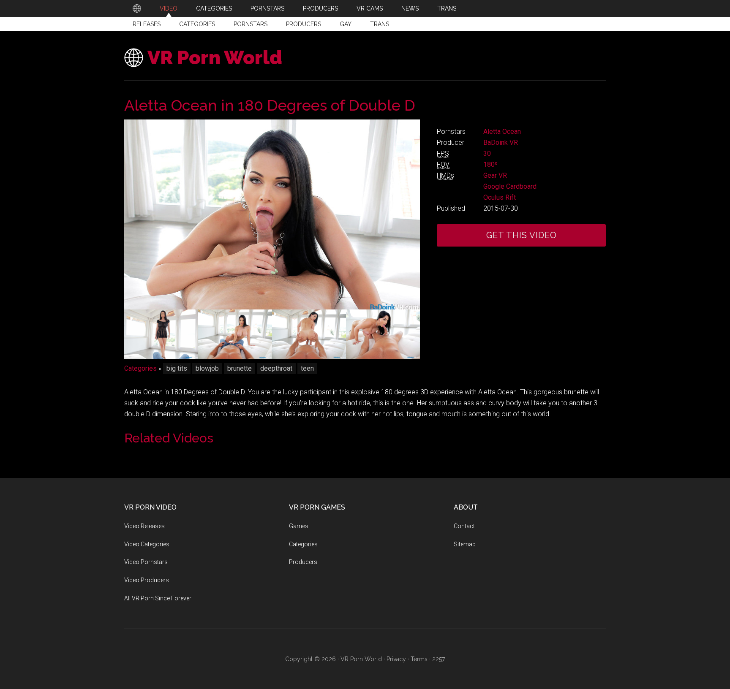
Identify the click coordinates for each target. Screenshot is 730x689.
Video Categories (146, 544)
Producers (303, 24)
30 (487, 153)
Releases (147, 24)
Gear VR (495, 175)
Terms (419, 659)
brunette (239, 368)
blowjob (207, 368)
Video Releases (144, 526)
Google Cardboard (510, 186)
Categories (197, 24)
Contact (464, 526)
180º (490, 164)
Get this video (521, 235)
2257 (438, 659)
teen (307, 368)
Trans (379, 24)
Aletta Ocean (502, 131)
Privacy (396, 659)
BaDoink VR (500, 142)
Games (298, 526)
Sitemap (465, 544)
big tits (176, 368)
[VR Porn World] (137, 8)
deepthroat (276, 368)
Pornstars (250, 24)
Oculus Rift (499, 197)
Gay (345, 24)
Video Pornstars (146, 562)
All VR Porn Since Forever (157, 598)
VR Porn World (214, 57)
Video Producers (146, 580)
